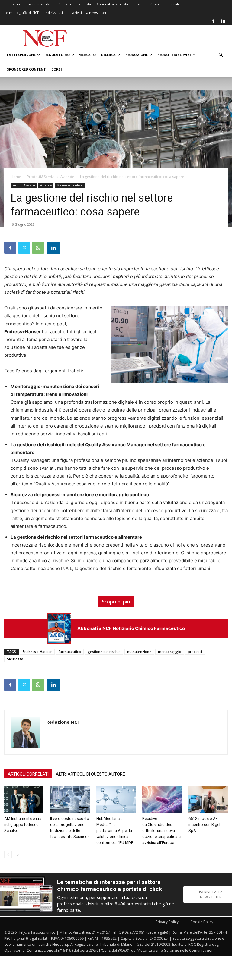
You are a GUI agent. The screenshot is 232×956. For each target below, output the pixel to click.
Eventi (139, 4)
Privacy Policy (167, 921)
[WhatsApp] (38, 248)
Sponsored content (26, 69)
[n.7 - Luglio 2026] (59, 628)
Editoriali (172, 4)
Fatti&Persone (21, 54)
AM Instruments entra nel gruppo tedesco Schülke (22, 824)
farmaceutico (70, 651)
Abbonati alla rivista (112, 4)
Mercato (87, 54)
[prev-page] (8, 854)
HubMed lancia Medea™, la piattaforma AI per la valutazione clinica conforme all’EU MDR (115, 830)
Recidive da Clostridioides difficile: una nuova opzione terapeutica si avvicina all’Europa (161, 830)
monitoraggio (169, 651)
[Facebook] (213, 21)
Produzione (136, 54)
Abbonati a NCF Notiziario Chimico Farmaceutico (131, 628)
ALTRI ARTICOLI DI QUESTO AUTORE (90, 774)
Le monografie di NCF (21, 12)
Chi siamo (12, 4)
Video (154, 4)
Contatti (64, 4)
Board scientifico (39, 4)
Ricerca (108, 54)
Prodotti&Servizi (173, 54)
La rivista (84, 4)
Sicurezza (15, 659)
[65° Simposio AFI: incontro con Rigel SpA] (208, 799)
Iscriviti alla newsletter (88, 12)
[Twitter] (24, 248)
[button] (220, 55)
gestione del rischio (104, 651)
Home (16, 176)
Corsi (56, 69)
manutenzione (139, 651)
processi (195, 651)
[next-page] (17, 854)
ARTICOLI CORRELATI (28, 774)
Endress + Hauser (37, 651)
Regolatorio (57, 54)
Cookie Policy (201, 921)
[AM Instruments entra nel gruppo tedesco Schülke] (24, 799)
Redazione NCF (63, 722)
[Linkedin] (223, 21)
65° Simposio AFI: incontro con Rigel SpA (204, 824)
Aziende (67, 176)
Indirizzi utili (55, 12)
